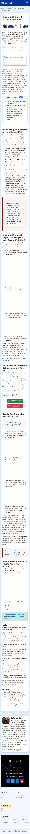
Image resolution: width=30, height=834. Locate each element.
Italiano (16, 822)
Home (2, 795)
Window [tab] (16, 395)
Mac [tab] (7, 395)
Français (5, 822)
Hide (21, 97)
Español (24, 819)
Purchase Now (16, 406)
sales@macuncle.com (15, 776)
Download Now (16, 401)
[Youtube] (22, 781)
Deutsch (14, 819)
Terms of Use (19, 795)
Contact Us (4, 800)
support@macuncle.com (16, 773)
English (4, 819)
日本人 (27, 822)
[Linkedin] (16, 25)
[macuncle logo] (7, 3)
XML (2, 808)
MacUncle (11, 831)
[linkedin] (17, 781)
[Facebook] (8, 781)
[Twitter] (12, 781)
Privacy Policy (19, 797)
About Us (3, 797)
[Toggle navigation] (26, 3)
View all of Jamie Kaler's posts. (11, 750)
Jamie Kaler (11, 25)
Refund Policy (20, 800)
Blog (2, 811)
